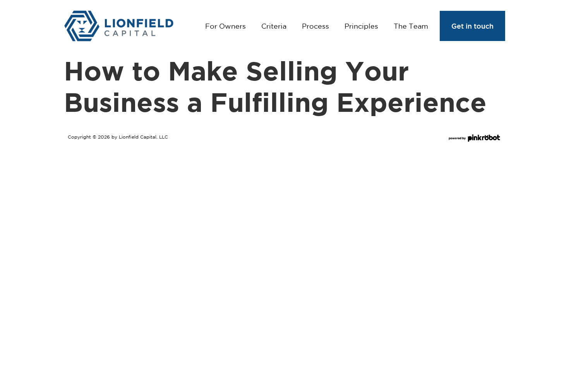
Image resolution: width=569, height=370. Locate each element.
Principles (361, 26)
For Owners (225, 26)
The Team (411, 26)
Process (315, 26)
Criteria (273, 26)
